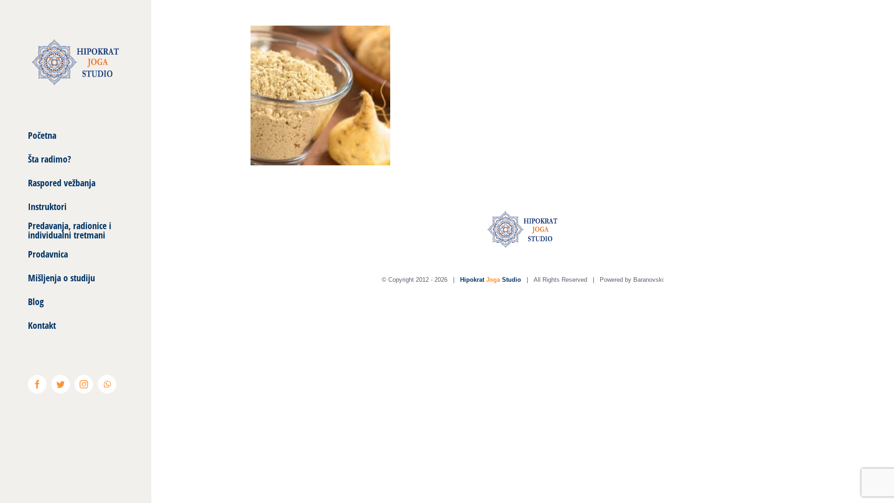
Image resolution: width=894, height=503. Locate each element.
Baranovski (648, 279)
